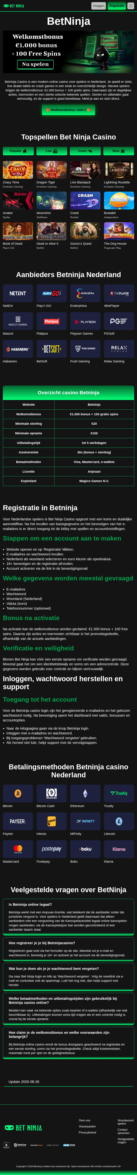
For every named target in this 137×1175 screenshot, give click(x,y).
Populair (15, 150)
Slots (115, 150)
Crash (82, 150)
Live (49, 150)
